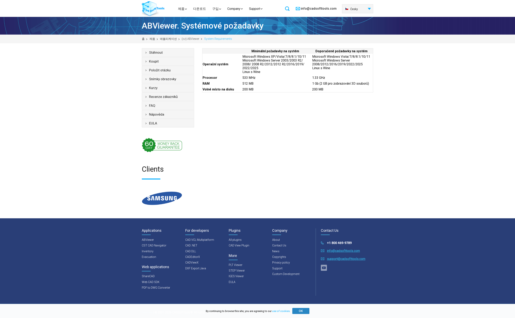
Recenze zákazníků (163, 97)
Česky (354, 9)
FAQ (152, 106)
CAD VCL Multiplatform (199, 239)
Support (254, 9)
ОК (301, 311)
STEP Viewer (237, 270)
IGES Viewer (236, 276)
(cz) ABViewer (190, 38)
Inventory (147, 251)
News (275, 251)
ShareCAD (148, 276)
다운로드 (199, 9)
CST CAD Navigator (154, 245)
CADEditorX (192, 257)
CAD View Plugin (239, 245)
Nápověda (156, 114)
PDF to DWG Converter (156, 287)
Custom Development (286, 274)
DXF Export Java (195, 268)
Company (233, 9)
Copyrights (279, 257)
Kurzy (153, 88)
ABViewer (148, 239)
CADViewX (192, 262)
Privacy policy (281, 262)
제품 (181, 9)
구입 (215, 9)
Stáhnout (156, 52)
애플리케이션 (168, 38)
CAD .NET (191, 245)
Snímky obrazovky (162, 79)
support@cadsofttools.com (346, 259)
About (276, 239)
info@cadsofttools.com (319, 8)
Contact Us (279, 245)
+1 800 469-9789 (339, 243)
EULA (153, 123)
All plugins (235, 239)
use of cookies (281, 311)
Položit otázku (160, 70)
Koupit (154, 61)
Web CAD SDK (151, 282)
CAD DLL (190, 251)
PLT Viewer (235, 265)
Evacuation (149, 257)
